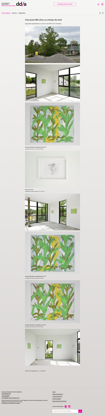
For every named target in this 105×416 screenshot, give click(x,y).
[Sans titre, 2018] (52, 169)
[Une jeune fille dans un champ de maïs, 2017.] (52, 124)
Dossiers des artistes (64, 4)
